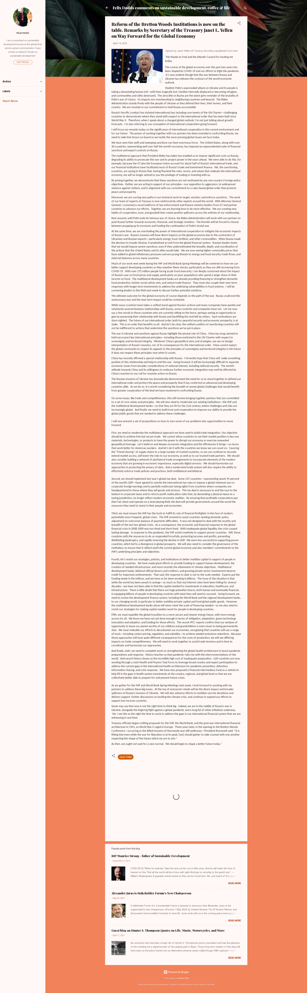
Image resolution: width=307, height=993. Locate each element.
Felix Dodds (22, 33)
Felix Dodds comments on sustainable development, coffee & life (171, 7)
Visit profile (23, 62)
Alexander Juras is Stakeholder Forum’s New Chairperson (151, 893)
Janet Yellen (125, 757)
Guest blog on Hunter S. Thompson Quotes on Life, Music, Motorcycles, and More (168, 930)
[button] (239, 23)
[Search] (245, 9)
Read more (234, 883)
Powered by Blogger (178, 972)
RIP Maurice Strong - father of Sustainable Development (150, 856)
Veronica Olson (183, 978)
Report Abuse (10, 100)
